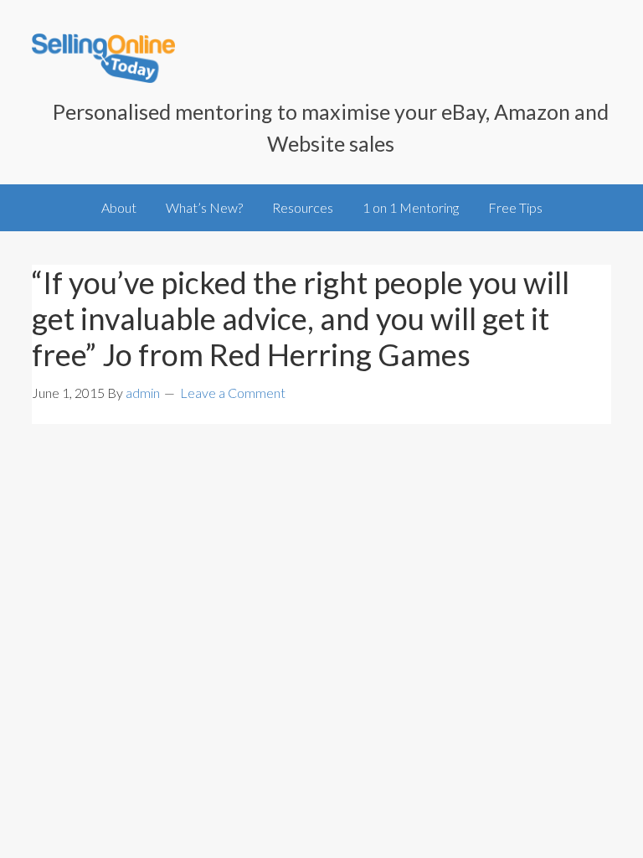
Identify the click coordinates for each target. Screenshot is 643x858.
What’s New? (204, 207)
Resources (302, 207)
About (118, 207)
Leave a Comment (232, 393)
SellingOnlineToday (103, 60)
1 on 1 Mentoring (411, 207)
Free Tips (515, 207)
